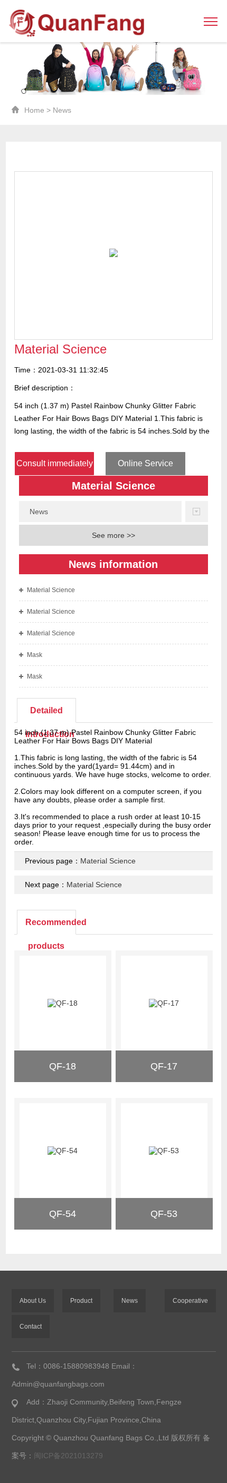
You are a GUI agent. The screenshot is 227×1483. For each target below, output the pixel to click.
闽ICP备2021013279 (68, 1455)
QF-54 (62, 1214)
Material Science (51, 590)
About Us (33, 1300)
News (62, 110)
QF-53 (163, 1214)
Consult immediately (54, 463)
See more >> (113, 535)
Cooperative (190, 1300)
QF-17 (163, 1066)
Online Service (145, 463)
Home (34, 110)
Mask (34, 655)
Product (81, 1300)
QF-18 (62, 1066)
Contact (31, 1326)
